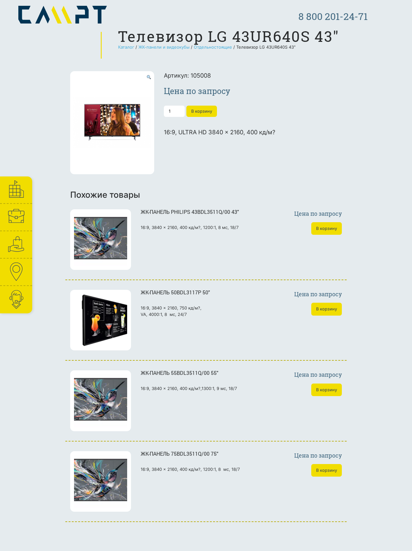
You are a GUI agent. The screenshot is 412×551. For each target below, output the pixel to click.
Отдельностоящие (213, 47)
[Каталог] (15, 244)
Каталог (126, 47)
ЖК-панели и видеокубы (164, 47)
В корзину (201, 111)
